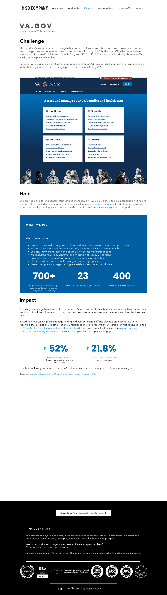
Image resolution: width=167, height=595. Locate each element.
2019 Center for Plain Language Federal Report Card (50, 327)
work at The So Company (75, 552)
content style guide (103, 203)
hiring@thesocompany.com (126, 552)
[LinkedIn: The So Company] (60, 588)
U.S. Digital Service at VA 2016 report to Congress (51, 374)
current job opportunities (55, 547)
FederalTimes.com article (85, 374)
